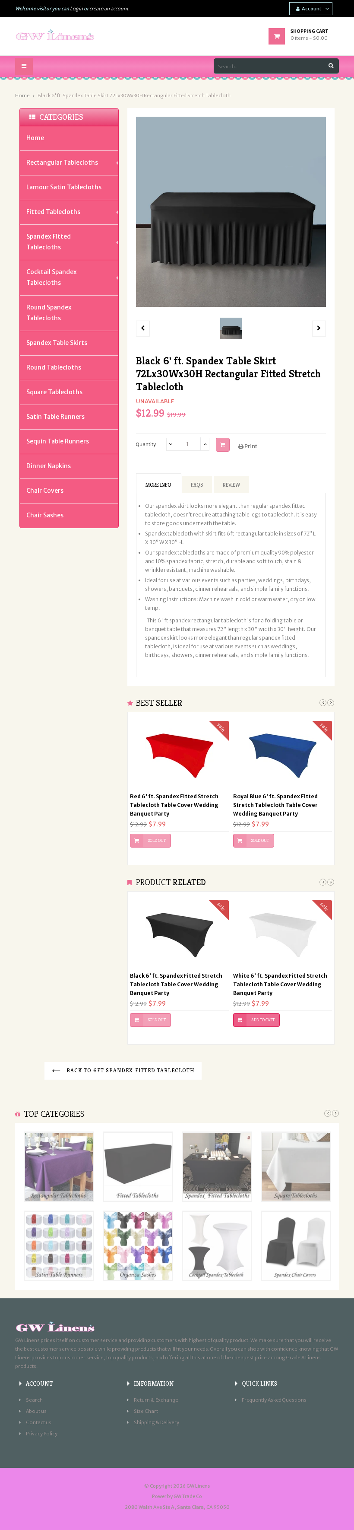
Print (250, 446)
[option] (231, 328)
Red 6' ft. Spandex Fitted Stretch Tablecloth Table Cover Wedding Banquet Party (174, 805)
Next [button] (330, 702)
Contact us (38, 1422)
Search (34, 1400)
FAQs (197, 484)
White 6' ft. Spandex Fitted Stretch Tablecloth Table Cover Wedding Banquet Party (280, 984)
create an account (109, 9)
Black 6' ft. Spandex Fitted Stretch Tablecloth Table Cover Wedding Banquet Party (176, 984)
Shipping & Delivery (156, 1422)
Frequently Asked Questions (274, 1400)
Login (76, 9)
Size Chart (146, 1411)
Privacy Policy (41, 1434)
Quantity (146, 444)
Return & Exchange (156, 1400)
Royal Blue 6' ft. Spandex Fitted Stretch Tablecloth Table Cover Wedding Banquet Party (275, 805)
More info (158, 484)
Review (231, 484)
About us (36, 1411)
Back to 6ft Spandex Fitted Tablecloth (130, 1070)
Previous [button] (322, 702)
